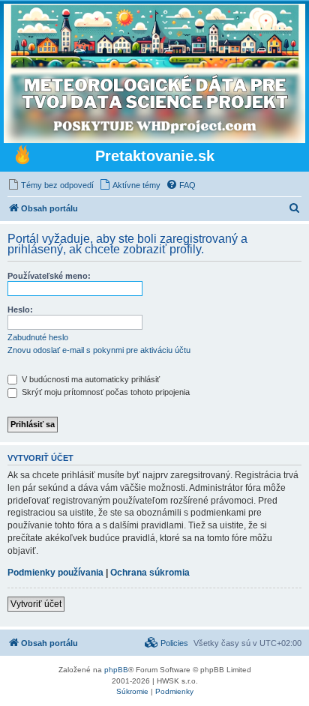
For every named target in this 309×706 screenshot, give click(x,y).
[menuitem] (51, 185)
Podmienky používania (56, 572)
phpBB (116, 670)
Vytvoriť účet (36, 604)
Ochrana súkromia (150, 572)
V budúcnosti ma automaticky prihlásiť (90, 379)
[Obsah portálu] (22, 157)
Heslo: (20, 309)
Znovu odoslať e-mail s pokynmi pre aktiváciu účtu (99, 350)
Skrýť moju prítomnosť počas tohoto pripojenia (105, 391)
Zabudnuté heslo (38, 337)
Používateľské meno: (49, 275)
